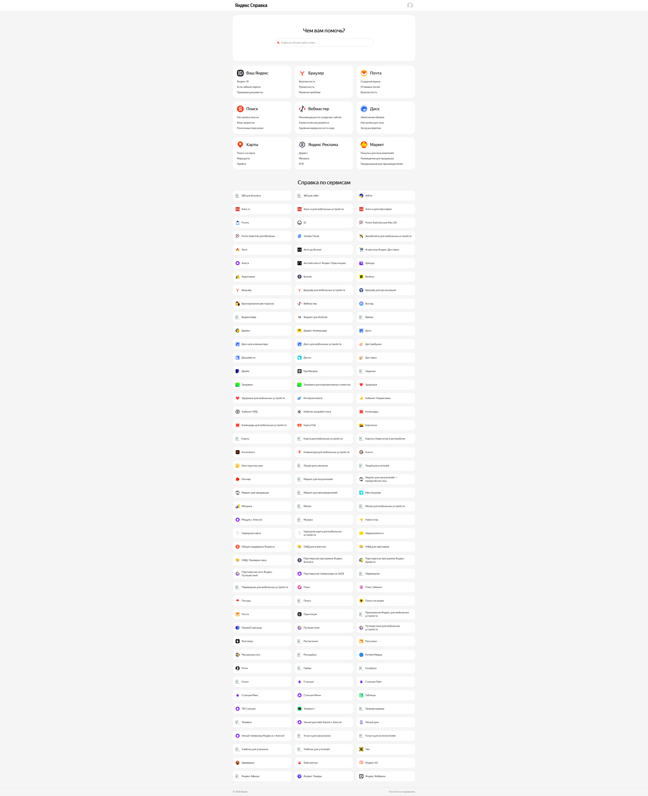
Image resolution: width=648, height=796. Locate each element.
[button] (410, 5)
